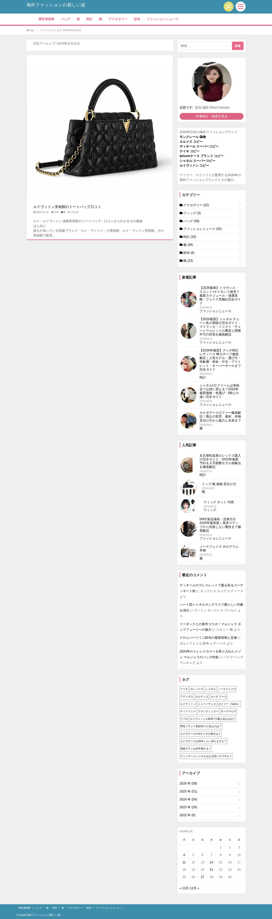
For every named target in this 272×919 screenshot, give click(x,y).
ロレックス (196, 689)
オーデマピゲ (228, 711)
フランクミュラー (208, 711)
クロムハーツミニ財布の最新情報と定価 (208, 637)
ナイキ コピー (190, 151)
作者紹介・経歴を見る (212, 116)
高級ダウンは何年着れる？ (195, 748)
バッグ (65, 19)
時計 (89, 19)
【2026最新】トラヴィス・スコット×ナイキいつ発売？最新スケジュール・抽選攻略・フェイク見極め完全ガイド (220, 295)
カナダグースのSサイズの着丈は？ (200, 733)
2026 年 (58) (188, 783)
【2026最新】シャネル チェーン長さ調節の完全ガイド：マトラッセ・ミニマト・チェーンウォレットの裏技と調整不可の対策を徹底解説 (220, 326)
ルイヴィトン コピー (194, 165)
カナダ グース (218, 696)
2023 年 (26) (188, 807)
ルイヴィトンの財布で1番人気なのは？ (213, 718)
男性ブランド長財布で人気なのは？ (201, 726)
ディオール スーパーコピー (199, 146)
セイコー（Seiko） (229, 703)
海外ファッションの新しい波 (55, 4)
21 (211, 869)
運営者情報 (46, 19)
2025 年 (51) (188, 791)
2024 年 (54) (188, 799)
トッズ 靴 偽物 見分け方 (219, 484)
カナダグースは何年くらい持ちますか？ (203, 741)
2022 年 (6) (187, 815)
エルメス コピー (191, 141)
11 (184, 862)
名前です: (186, 107)
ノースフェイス (227, 689)
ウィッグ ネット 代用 (219, 502)
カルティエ (201, 696)
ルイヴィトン (188, 703)
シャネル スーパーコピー (197, 160)
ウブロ (184, 718)
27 (202, 877)
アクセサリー (118, 19)
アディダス (186, 696)
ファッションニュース (163, 19)
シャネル (210, 689)
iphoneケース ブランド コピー (202, 156)
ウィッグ (192, 213)
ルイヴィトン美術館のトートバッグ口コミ (67, 207)
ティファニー (188, 711)
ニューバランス (207, 703)
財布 (137, 19)
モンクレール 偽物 (193, 136)
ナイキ (184, 689)
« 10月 (184, 888)
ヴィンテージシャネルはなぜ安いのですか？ (206, 756)
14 (211, 862)
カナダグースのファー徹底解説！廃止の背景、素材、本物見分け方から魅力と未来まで (220, 416)
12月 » (194, 888)
